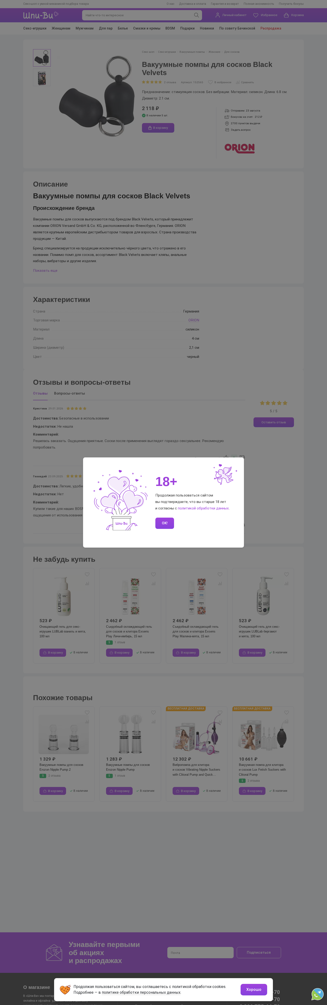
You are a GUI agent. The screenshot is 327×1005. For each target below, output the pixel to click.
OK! (165, 523)
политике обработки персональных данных (141, 992)
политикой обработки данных (203, 508)
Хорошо (253, 989)
